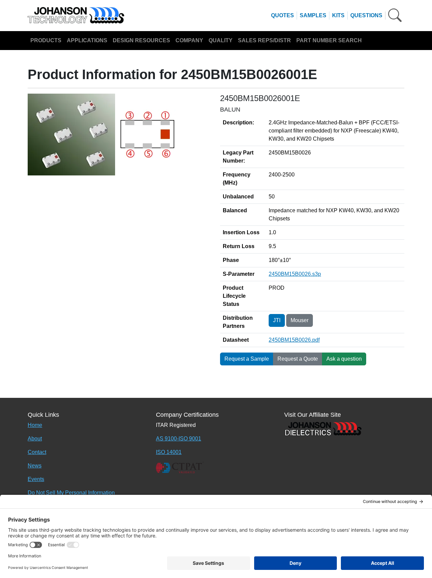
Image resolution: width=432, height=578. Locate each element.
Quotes (282, 15)
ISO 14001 (169, 452)
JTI (276, 320)
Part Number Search (329, 40)
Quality (221, 40)
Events (36, 479)
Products (45, 40)
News (35, 465)
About (35, 438)
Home (35, 425)
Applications (87, 40)
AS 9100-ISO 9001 (178, 438)
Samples (313, 15)
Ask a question (344, 359)
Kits (338, 15)
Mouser (299, 320)
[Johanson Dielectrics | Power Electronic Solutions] (323, 428)
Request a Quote (297, 359)
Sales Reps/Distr (264, 40)
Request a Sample (246, 359)
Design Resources (141, 40)
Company (189, 40)
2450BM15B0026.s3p (295, 274)
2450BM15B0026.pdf (294, 340)
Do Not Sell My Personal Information (71, 493)
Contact (37, 452)
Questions (366, 15)
